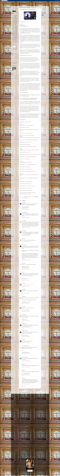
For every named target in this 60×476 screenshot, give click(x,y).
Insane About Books (28, 178)
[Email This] (34, 196)
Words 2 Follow (38, 154)
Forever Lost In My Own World (30, 185)
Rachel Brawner (24, 330)
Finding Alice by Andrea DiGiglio (18, 436)
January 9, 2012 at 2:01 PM (25, 303)
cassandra (23, 220)
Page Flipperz (34, 164)
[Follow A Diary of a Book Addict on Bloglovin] (16, 51)
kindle (22, 378)
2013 (14, 406)
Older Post (38, 390)
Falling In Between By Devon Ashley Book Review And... (22, 426)
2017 (14, 400)
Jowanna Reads (37, 137)
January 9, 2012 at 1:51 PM (25, 293)
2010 (14, 454)
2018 (14, 399)
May (15, 419)
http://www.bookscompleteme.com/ (25, 193)
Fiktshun (33, 135)
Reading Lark (37, 139)
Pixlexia (23, 263)
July (15, 416)
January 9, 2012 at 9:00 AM (25, 217)
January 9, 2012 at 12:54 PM (25, 280)
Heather (23, 289)
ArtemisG (23, 202)
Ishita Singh (23, 323)
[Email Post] (33, 196)
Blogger (35, 473)
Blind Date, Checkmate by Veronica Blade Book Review (21, 429)
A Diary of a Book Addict (19, 4)
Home (30, 390)
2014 (14, 405)
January (15, 425)
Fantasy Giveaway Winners (18, 443)
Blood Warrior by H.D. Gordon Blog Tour (20, 435)
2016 (14, 402)
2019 (14, 397)
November (15, 410)
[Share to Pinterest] (37, 196)
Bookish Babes (28, 144)
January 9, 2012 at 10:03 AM (25, 235)
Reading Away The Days (29, 137)
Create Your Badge (44, 16)
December (15, 409)
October (15, 412)
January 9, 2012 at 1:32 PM (25, 286)
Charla (23, 238)
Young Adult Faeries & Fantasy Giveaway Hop (20, 446)
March (15, 422)
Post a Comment (23, 386)
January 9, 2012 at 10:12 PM (25, 336)
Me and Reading (34, 146)
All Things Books (33, 156)
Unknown (23, 296)
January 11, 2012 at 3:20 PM (25, 342)
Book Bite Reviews (29, 129)
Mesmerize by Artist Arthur (17, 433)
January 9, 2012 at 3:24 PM (25, 311)
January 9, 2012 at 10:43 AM (25, 241)
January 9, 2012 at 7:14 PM (25, 327)
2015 (14, 403)
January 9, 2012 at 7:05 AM (25, 209)
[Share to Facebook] (37, 196)
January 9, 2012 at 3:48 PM (25, 320)
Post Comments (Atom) (26, 392)
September (15, 413)
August (15, 415)
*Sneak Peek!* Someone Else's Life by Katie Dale (20, 442)
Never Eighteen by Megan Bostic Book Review (20, 432)
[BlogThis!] (35, 196)
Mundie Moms (28, 135)
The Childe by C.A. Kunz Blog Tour (19, 445)
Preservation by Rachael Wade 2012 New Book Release (21, 449)
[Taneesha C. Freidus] (42, 15)
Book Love (27, 127)
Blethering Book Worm (29, 139)
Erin (22, 272)
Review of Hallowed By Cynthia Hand (19, 439)
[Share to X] (36, 196)
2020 (14, 396)
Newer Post (22, 390)
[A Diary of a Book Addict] (30, 469)
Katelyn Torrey (29, 142)
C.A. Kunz (23, 244)
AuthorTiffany (24, 212)
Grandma (23, 230)
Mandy (23, 283)
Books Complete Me (28, 121)
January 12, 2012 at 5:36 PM (25, 353)
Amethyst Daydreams (29, 133)
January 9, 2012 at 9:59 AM (25, 227)
